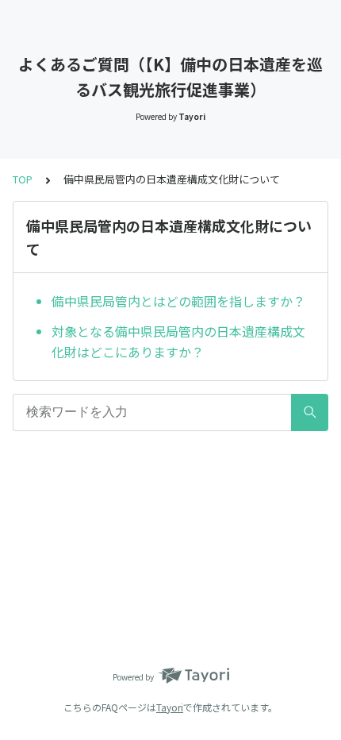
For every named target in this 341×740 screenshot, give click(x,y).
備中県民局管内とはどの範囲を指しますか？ (178, 300)
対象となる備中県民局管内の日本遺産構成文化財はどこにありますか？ (178, 341)
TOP (23, 179)
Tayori (169, 707)
